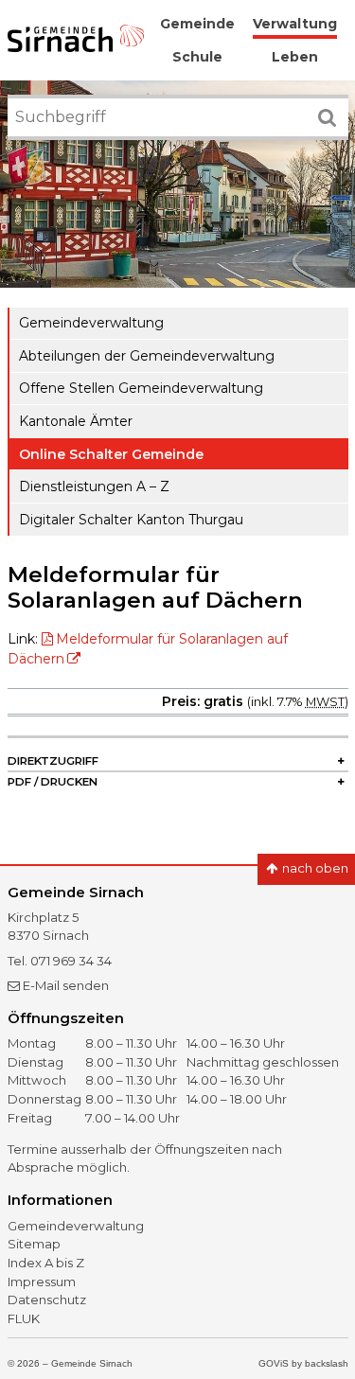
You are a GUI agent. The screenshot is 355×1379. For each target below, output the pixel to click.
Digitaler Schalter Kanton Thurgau (131, 519)
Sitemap (34, 1243)
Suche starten (335, 108)
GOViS (273, 1363)
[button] (178, 761)
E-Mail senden (66, 985)
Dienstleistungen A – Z (94, 486)
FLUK (24, 1318)
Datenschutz (47, 1299)
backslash (326, 1363)
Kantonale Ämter (76, 421)
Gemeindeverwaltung (91, 322)
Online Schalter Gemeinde (111, 454)
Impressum (42, 1281)
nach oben (313, 867)
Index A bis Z (46, 1262)
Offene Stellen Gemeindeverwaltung (141, 388)
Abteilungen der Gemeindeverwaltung (147, 355)
